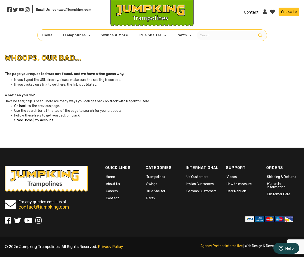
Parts (150, 198)
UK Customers (197, 177)
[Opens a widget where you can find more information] (286, 249)
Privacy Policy (110, 246)
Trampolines (155, 177)
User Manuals (237, 191)
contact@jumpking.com (71, 9)
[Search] (260, 35)
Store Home (23, 120)
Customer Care (278, 194)
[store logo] (152, 13)
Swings (151, 184)
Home (110, 177)
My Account (44, 120)
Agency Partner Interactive (221, 246)
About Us (113, 184)
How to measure (239, 184)
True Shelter (155, 191)
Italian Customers (200, 184)
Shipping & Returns (281, 177)
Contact (112, 198)
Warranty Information (276, 185)
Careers (112, 191)
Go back (20, 106)
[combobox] (231, 35)
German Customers (201, 191)
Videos (232, 177)
